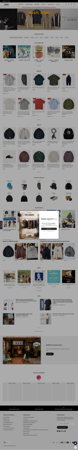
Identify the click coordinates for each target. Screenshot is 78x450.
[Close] (57, 212)
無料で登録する (49, 228)
